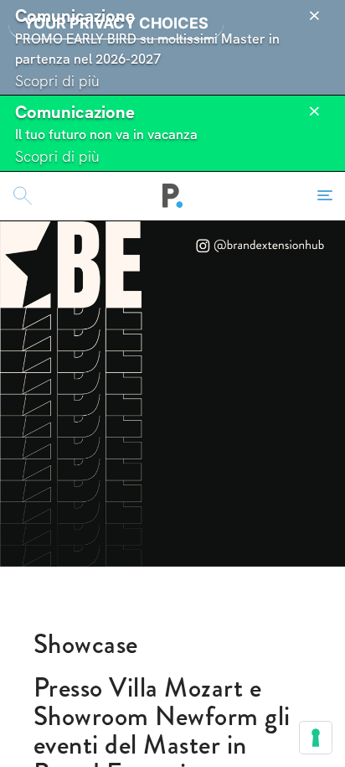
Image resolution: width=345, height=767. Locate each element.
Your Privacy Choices (116, 23)
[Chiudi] (314, 16)
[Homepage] (172, 196)
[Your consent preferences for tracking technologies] (316, 738)
